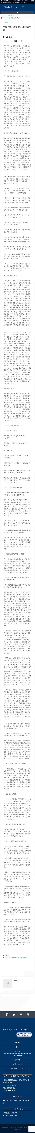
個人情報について (17, 1068)
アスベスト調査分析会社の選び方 (16, 958)
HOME (17, 1042)
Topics (7, 955)
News (17, 1047)
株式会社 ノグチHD (10, 1113)
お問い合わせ (17, 1064)
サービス (17, 1051)
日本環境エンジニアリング (17, 7)
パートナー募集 (17, 1055)
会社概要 (17, 1060)
